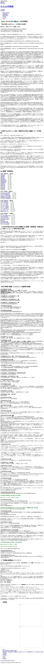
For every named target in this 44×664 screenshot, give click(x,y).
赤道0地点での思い (5, 219)
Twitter (4, 657)
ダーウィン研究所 (5, 207)
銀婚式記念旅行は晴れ (6, 197)
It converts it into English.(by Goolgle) (7, 660)
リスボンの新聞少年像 (5, 215)
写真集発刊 (3, 179)
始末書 (2, 177)
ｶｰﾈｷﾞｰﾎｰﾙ (3, 186)
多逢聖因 (3, 188)
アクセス (4, 17)
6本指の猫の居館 (4, 221)
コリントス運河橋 (5, 206)
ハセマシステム (31, 556)
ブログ (4, 18)
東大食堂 (3, 178)
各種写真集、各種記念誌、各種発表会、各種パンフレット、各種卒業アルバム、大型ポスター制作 (23, 651)
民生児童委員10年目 (5, 193)
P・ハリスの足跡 (4, 202)
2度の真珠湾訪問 (4, 201)
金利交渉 (3, 183)
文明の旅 (3, 189)
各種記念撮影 (5, 15)
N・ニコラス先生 (4, 204)
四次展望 (3, 185)
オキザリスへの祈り (5, 218)
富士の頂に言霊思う (5, 222)
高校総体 (3, 176)
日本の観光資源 (4, 216)
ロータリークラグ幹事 (5, 192)
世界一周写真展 (6, 12)
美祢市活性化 (4, 180)
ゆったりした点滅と (5, 224)
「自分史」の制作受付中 (6, 198)
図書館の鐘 (3, 182)
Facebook (4, 658)
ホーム (4, 649)
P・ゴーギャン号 (4, 210)
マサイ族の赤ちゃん (5, 208)
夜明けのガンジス (5, 211)
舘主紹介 (4, 16)
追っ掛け (3, 220)
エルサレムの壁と (5, 205)
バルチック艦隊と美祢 (5, 194)
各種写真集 (5, 13)
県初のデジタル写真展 (6, 196)
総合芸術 (3, 184)
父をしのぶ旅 (4, 214)
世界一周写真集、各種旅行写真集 (9, 650)
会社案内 (4, 654)
